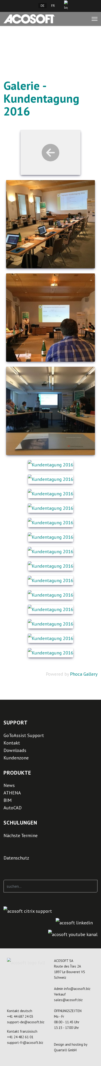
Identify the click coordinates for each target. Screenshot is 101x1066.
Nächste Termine (21, 835)
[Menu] (94, 19)
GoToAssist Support (24, 735)
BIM (8, 800)
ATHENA (12, 793)
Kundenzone (16, 758)
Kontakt (12, 743)
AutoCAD (13, 808)
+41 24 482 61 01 (20, 1037)
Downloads (15, 750)
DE (42, 5)
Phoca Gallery (83, 674)
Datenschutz (16, 858)
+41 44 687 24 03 (20, 1016)
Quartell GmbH (65, 1050)
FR (53, 5)
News (9, 785)
